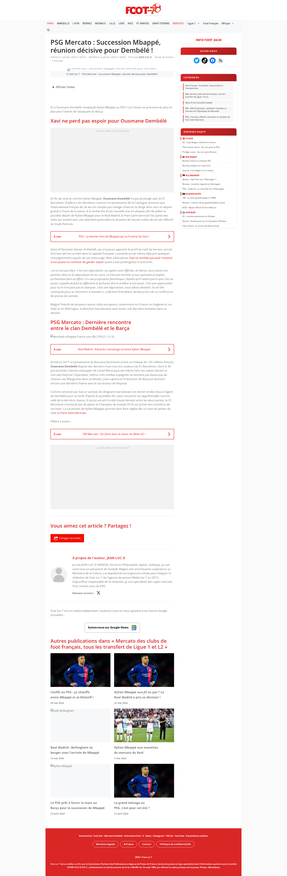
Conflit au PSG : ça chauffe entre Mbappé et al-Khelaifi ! (72, 694)
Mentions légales (105, 844)
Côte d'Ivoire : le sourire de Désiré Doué (200, 226)
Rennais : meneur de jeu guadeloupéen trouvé (203, 202)
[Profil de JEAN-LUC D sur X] (98, 593)
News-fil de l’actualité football (198, 102)
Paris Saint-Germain (73, 413)
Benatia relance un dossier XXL (196, 161)
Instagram (158, 835)
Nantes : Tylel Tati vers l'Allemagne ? (199, 179)
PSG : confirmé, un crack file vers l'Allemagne (203, 189)
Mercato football (113, 835)
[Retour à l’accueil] (143, 10)
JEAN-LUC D (116, 557)
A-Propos (129, 844)
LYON (76, 23)
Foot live (98, 835)
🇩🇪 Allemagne (190, 175)
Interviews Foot (132, 835)
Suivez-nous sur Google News (108, 627)
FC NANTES (142, 23)
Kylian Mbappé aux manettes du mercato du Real (136, 749)
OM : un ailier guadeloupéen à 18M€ (199, 198)
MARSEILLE (63, 23)
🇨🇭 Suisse (187, 138)
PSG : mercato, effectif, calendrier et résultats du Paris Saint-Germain (207, 118)
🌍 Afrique (189, 212)
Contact (146, 844)
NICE (130, 23)
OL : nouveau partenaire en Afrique (198, 216)
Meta (148, 835)
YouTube (179, 835)
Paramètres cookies (196, 835)
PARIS (50, 23)
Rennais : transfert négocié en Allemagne (201, 184)
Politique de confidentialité (175, 844)
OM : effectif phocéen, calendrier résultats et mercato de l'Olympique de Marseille (205, 110)
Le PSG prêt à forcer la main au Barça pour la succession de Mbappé (77, 805)
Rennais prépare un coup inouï (196, 165)
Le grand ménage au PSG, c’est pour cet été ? (132, 805)
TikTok (169, 835)
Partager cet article (70, 538)
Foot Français (210, 23)
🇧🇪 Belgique (189, 156)
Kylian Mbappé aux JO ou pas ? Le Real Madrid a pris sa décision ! (139, 694)
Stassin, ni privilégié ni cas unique (197, 170)
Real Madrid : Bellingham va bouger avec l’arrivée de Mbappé (74, 749)
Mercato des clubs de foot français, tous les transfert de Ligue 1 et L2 (205, 95)
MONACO (100, 23)
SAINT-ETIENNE (160, 23)
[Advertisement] (112, 161)
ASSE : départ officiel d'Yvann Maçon (199, 207)
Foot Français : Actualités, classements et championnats (204, 87)
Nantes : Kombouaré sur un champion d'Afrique (204, 221)
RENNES (87, 23)
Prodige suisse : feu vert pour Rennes (199, 152)
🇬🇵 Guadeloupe (191, 193)
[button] (48, 30)
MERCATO (178, 23)
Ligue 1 (191, 23)
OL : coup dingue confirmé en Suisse (199, 142)
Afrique (226, 23)
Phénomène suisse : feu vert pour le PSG (201, 147)
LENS (121, 23)
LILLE (112, 23)
